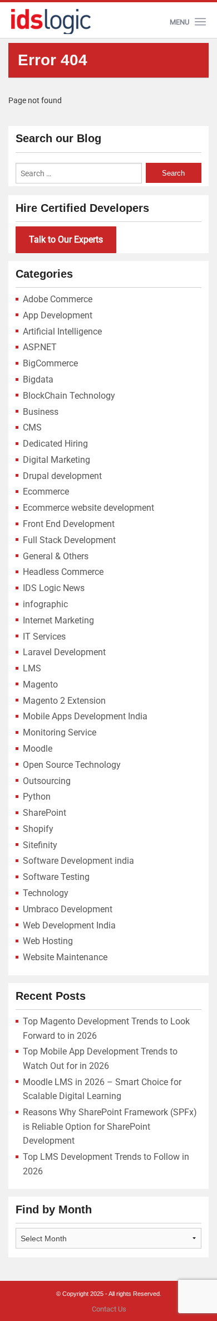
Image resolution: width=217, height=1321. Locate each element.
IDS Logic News (54, 588)
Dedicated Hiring (55, 443)
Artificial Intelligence (62, 331)
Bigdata (38, 379)
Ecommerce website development (88, 507)
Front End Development (69, 524)
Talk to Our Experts (66, 239)
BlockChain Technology (69, 395)
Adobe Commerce (57, 299)
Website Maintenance (65, 957)
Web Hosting (48, 941)
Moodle (37, 748)
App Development (57, 315)
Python (37, 796)
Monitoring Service (59, 732)
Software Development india (78, 860)
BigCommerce (50, 363)
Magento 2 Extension (64, 700)
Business (40, 412)
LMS (32, 668)
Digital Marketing (56, 459)
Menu (179, 22)
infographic (45, 604)
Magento (40, 684)
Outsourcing (47, 781)
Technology (45, 893)
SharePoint (44, 812)
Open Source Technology (72, 764)
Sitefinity (40, 845)
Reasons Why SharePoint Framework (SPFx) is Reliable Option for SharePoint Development (110, 1126)
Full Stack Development (69, 540)
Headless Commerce (63, 572)
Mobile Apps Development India (85, 716)
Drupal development (62, 476)
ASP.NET (40, 347)
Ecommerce (46, 491)
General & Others (55, 556)
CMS (32, 427)
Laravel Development (64, 652)
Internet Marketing (58, 620)
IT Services (44, 636)
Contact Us (109, 1309)
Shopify (38, 829)
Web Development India (69, 925)
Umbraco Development (67, 909)
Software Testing (56, 877)
